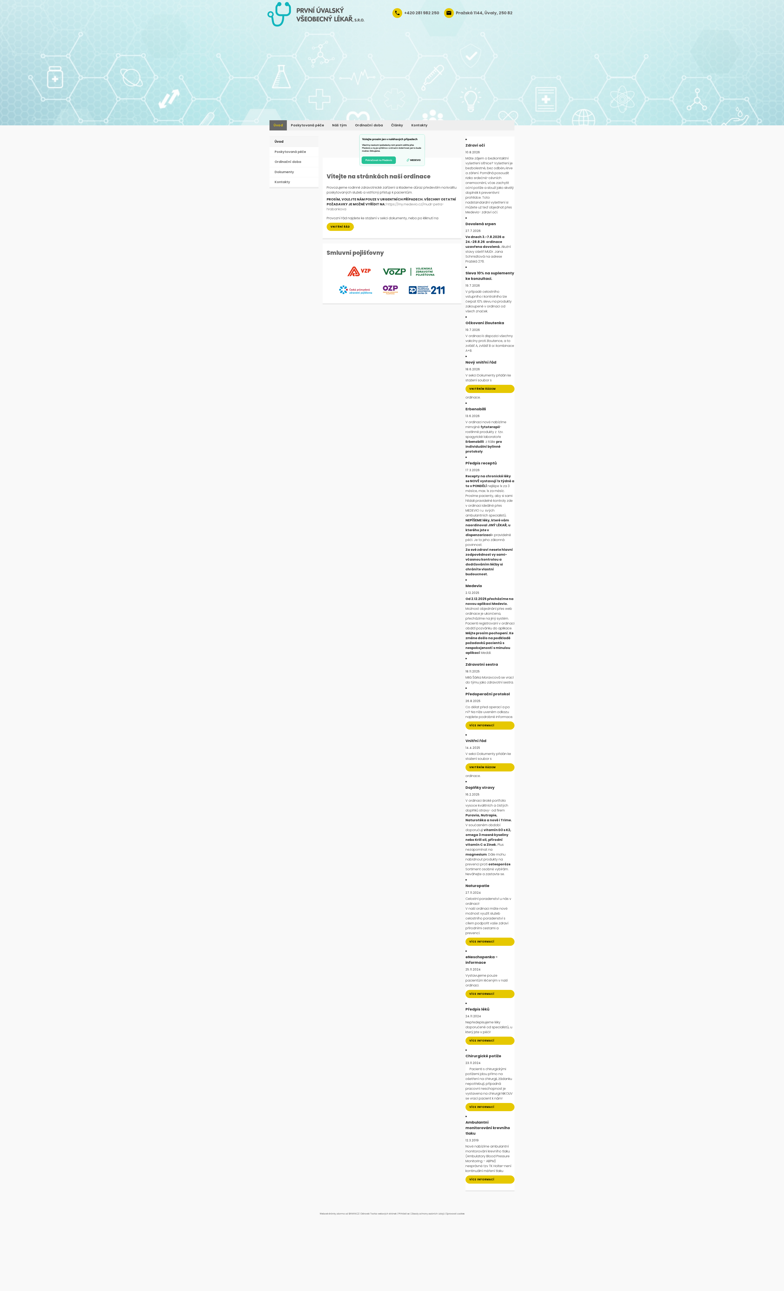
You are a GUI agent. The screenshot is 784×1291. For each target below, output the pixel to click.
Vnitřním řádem (482, 389)
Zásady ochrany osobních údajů (427, 1213)
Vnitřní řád (340, 226)
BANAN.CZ (354, 1213)
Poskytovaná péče (307, 125)
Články (397, 125)
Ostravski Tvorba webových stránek (378, 1213)
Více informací (481, 725)
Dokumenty (284, 172)
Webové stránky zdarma (332, 1213)
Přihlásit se (403, 1213)
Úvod (278, 125)
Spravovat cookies (455, 1213)
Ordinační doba (369, 125)
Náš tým (339, 125)
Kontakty (419, 125)
